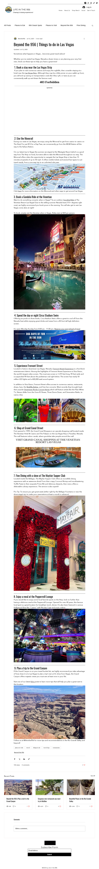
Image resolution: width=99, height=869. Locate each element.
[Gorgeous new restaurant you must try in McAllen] (50, 787)
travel (28, 748)
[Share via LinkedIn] (24, 759)
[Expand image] (25, 410)
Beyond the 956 (67, 25)
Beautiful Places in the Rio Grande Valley (80, 799)
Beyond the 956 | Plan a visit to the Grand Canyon (17, 799)
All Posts (7, 25)
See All (93, 776)
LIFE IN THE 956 (21, 9)
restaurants (56, 748)
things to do (36, 748)
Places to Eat (20, 25)
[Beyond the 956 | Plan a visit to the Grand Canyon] (18, 787)
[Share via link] (29, 759)
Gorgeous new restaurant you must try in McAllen (49, 799)
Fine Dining (81, 25)
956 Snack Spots (35, 25)
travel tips (47, 748)
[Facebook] (88, 3)
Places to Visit (51, 25)
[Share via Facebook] (15, 759)
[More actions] (84, 39)
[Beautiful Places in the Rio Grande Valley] (81, 787)
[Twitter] (97, 3)
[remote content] (49, 106)
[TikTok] (85, 3)
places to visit (19, 748)
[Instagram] (91, 3)
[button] (92, 25)
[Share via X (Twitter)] (19, 759)
